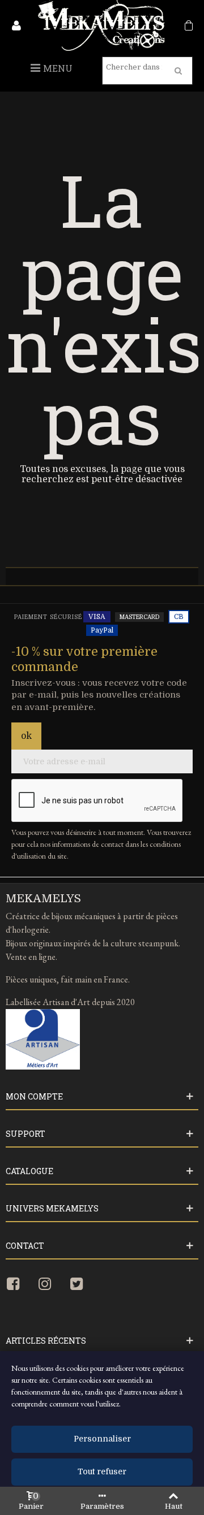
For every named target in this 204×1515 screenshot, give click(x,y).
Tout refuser (102, 1472)
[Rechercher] (178, 70)
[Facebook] (19, 1284)
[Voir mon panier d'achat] (187, 28)
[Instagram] (51, 1284)
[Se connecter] (16, 28)
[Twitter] (82, 1284)
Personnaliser (102, 1439)
